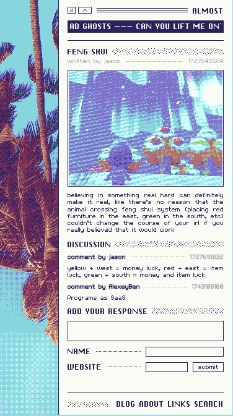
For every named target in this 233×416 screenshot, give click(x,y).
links (179, 404)
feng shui (88, 51)
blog (126, 404)
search (209, 404)
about (151, 404)
